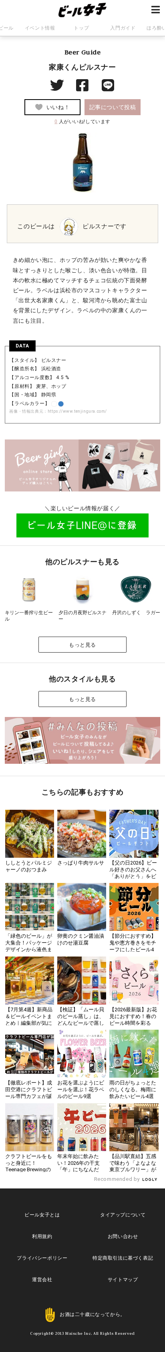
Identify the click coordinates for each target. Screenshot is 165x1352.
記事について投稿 (112, 107)
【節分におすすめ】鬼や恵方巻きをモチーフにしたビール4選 (132, 946)
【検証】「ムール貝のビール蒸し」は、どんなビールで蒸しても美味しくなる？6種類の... (80, 1023)
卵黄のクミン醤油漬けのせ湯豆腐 (80, 939)
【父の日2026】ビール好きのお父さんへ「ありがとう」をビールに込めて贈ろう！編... (133, 876)
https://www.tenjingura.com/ (77, 411)
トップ (81, 28)
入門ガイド (122, 28)
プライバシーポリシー (42, 1258)
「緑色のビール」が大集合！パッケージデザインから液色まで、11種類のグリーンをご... (28, 949)
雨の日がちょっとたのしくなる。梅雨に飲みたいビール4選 (132, 1089)
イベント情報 (40, 28)
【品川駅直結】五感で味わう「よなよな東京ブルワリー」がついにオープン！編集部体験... (132, 1169)
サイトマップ (123, 1279)
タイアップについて (122, 1215)
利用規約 (42, 1236)
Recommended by (117, 1179)
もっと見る (82, 645)
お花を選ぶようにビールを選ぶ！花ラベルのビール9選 (80, 1089)
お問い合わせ (123, 1236)
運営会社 (42, 1279)
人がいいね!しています (82, 121)
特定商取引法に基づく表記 (123, 1258)
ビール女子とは (42, 1215)
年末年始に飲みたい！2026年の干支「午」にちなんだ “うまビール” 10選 (78, 1166)
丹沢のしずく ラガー (136, 612)
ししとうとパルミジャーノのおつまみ (28, 866)
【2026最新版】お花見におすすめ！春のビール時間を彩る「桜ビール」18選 (133, 1020)
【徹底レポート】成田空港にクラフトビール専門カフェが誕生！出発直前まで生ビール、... (28, 1096)
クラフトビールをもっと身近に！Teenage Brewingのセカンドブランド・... (28, 1169)
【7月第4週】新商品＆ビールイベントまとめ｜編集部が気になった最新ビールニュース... (28, 1023)
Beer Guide (82, 52)
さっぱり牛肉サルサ (80, 863)
